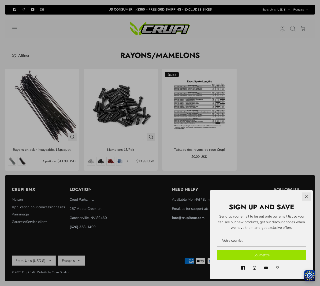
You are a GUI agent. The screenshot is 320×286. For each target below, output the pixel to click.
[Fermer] (306, 196)
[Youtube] (266, 268)
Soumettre (261, 255)
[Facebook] (243, 268)
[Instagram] (254, 268)
